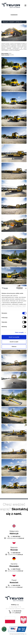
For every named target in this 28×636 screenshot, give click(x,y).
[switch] (24, 317)
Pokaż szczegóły (19, 332)
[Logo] (21, 15)
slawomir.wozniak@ (15, 554)
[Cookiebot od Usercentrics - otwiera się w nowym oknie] (17, 288)
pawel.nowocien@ (15, 587)
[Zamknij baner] (25, 288)
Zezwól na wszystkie (14, 337)
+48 (15, 536)
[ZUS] (14, 620)
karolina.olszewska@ (15, 571)
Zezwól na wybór (14, 341)
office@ (16, 612)
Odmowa (14, 346)
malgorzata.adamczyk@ (15, 538)
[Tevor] (10, 5)
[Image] (14, 65)
